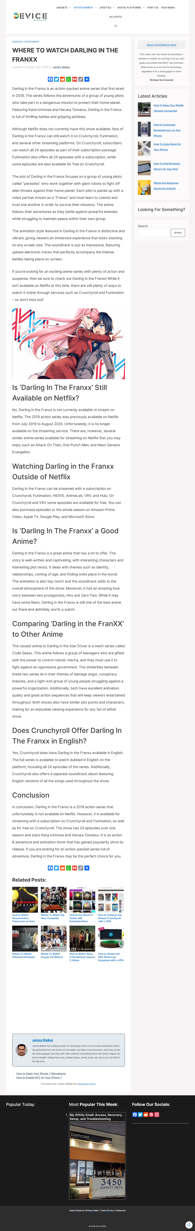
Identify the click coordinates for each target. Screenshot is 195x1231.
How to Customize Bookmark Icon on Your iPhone (167, 130)
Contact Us (121, 1210)
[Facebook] (50, 79)
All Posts (115, 16)
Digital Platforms (129, 7)
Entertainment (83, 7)
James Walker (42, 1040)
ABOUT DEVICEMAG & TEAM (161, 45)
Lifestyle (105, 7)
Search (143, 226)
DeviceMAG (17, 41)
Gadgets (62, 7)
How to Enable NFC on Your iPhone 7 (39, 1077)
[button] (115, 26)
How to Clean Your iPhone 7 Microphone (41, 1073)
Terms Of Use (107, 1210)
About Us (80, 1210)
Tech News (168, 7)
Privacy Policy (92, 1210)
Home (72, 1210)
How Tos (153, 7)
